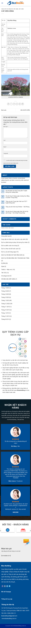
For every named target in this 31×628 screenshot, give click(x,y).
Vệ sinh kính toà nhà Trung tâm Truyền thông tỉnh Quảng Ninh (16, 191)
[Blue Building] (15, 3)
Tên (4, 140)
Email (4, 146)
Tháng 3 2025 (5, 294)
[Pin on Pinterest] (20, 104)
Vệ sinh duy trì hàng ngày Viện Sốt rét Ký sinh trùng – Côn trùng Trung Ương (17, 212)
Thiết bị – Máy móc (6, 269)
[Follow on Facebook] (2, 586)
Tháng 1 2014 (5, 313)
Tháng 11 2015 (5, 307)
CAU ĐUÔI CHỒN (25, 110)
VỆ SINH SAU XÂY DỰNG (8, 279)
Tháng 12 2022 (5, 303)
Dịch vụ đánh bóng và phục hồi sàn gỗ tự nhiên (14, 242)
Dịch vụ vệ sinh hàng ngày (8, 252)
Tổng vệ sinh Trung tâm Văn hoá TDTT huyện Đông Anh (16, 202)
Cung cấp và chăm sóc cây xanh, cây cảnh (12, 9)
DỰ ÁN (3, 263)
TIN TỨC (3, 273)
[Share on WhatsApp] (8, 104)
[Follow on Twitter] (7, 586)
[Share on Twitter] (14, 104)
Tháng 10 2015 (5, 310)
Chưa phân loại (5, 236)
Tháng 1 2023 (5, 300)
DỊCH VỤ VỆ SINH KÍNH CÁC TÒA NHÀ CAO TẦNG (15, 258)
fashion (6, 227)
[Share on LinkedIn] (22, 104)
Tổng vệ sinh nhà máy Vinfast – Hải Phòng (17, 207)
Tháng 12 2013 (5, 316)
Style (2, 266)
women (12, 227)
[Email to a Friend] (17, 104)
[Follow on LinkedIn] (9, 586)
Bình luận (5, 126)
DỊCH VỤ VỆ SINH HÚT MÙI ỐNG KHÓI (11, 255)
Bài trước (3, 110)
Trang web (5, 153)
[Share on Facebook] (11, 104)
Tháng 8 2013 (5, 319)
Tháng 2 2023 (5, 297)
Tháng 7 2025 (5, 288)
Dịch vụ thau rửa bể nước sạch (10, 248)
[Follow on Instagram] (5, 586)
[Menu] (2, 3)
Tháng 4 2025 (5, 291)
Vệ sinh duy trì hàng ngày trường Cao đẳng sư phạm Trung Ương (17, 196)
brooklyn (3, 227)
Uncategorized (5, 276)
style (10, 227)
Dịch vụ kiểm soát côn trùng (9, 245)
